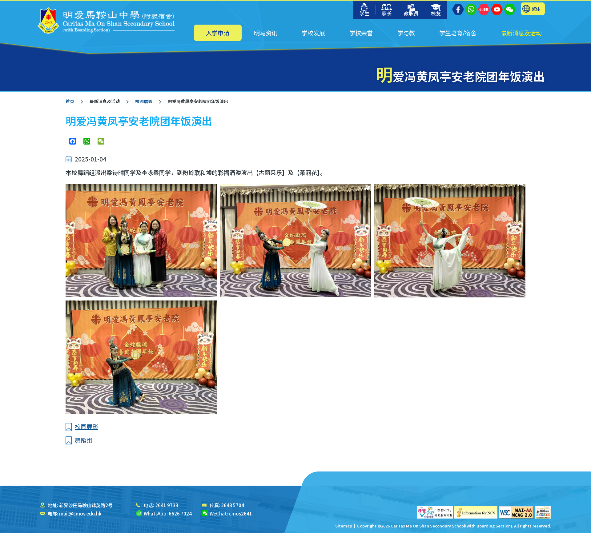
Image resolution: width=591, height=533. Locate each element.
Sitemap (343, 526)
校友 (436, 13)
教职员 (411, 13)
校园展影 (143, 101)
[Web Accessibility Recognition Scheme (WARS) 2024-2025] (543, 512)
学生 (364, 13)
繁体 (536, 9)
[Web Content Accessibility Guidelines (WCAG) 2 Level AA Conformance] (516, 512)
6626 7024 (180, 513)
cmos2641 (240, 513)
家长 (387, 13)
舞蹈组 (83, 440)
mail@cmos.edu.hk (80, 513)
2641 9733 (166, 505)
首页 (70, 101)
